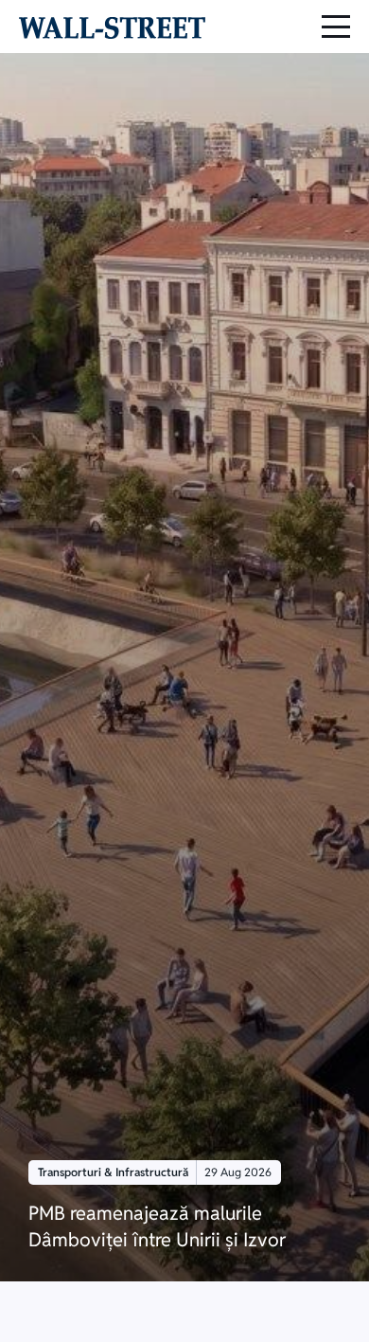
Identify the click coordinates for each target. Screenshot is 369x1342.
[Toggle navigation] (336, 26)
